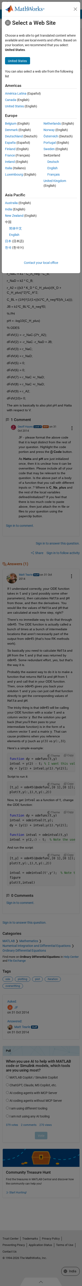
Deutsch (53, 162)
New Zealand (14, 215)
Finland (10, 149)
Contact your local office (41, 263)
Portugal (50, 142)
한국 (8, 247)
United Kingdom (55, 181)
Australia (11, 203)
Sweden (49, 149)
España (10, 142)
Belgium (10, 123)
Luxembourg (14, 174)
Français (53, 174)
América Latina (15, 93)
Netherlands (52, 123)
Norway (49, 130)
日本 (8, 241)
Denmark (11, 130)
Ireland (10, 162)
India (8, 209)
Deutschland (14, 136)
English (52, 168)
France (10, 155)
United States (14, 106)
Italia (8, 168)
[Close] (75, 9)
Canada (10, 100)
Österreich (51, 136)
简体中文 (15, 228)
